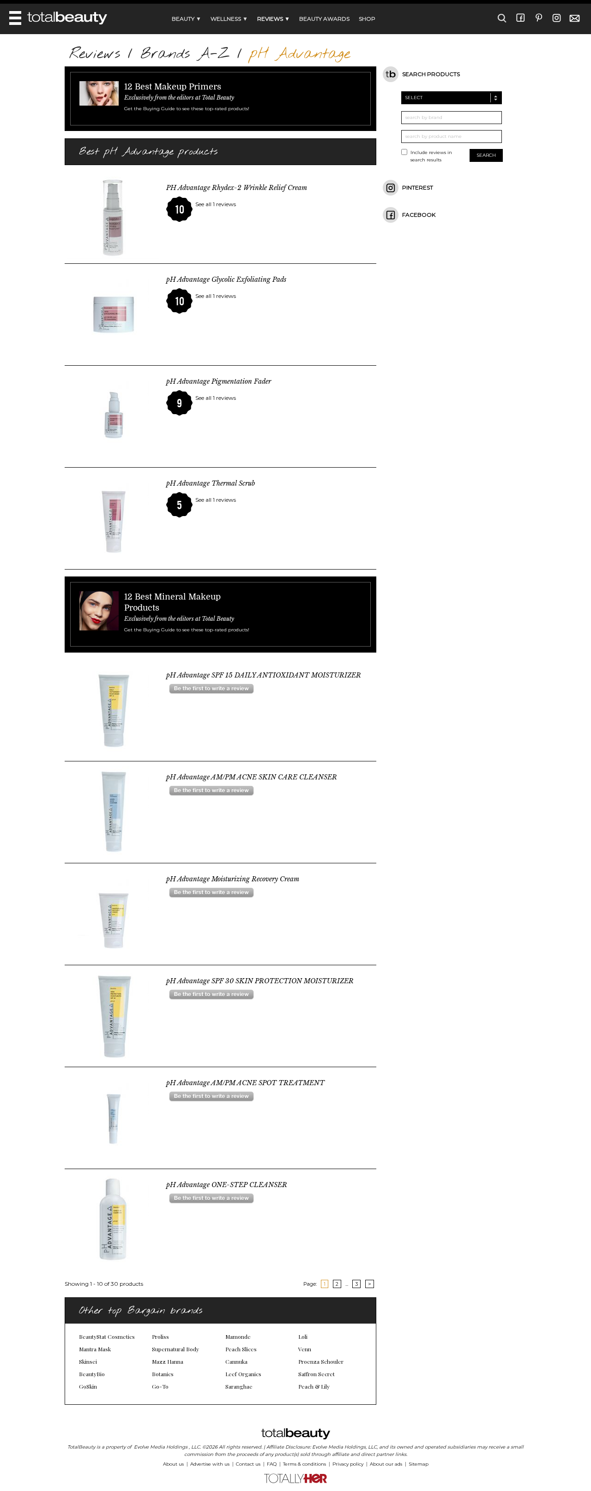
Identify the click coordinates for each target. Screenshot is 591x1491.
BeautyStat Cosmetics (107, 1336)
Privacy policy (347, 1464)
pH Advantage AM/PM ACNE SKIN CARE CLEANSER (251, 777)
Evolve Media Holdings (160, 1447)
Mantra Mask (95, 1349)
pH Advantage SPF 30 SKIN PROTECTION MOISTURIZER (260, 981)
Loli (303, 1336)
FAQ (272, 1464)
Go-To (160, 1386)
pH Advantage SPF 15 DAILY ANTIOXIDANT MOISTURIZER (263, 675)
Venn (304, 1349)
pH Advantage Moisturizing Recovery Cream (232, 879)
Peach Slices (241, 1349)
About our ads (386, 1464)
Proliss (160, 1336)
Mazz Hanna (167, 1361)
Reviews (94, 54)
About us (173, 1464)
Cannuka (236, 1361)
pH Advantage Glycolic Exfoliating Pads (226, 279)
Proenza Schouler (321, 1361)
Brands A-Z (184, 54)
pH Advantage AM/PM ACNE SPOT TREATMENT (245, 1083)
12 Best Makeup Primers (172, 86)
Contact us (248, 1464)
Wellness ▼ (229, 18)
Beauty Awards (324, 18)
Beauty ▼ (186, 18)
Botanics (163, 1374)
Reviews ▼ (273, 18)
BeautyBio (92, 1374)
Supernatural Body (175, 1349)
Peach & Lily (314, 1386)
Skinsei (88, 1361)
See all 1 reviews (215, 204)
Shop (367, 18)
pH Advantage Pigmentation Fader (218, 381)
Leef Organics (243, 1374)
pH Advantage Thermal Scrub (210, 483)
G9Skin (88, 1386)
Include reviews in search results (431, 156)
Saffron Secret (316, 1374)
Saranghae (239, 1386)
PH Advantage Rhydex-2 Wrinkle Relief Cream (236, 188)
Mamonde (238, 1336)
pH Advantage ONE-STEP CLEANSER (226, 1185)
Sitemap (418, 1464)
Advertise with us (209, 1464)
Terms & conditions (304, 1464)
